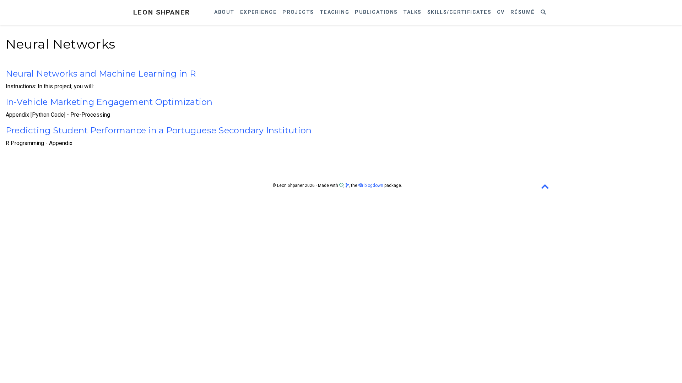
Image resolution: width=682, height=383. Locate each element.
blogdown (373, 185)
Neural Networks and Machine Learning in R (101, 73)
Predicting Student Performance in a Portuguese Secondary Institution (159, 130)
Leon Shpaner (161, 12)
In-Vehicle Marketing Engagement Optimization (109, 102)
